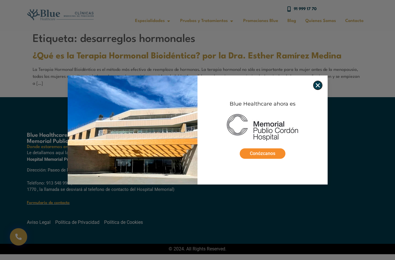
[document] (197, 130)
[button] (318, 85)
